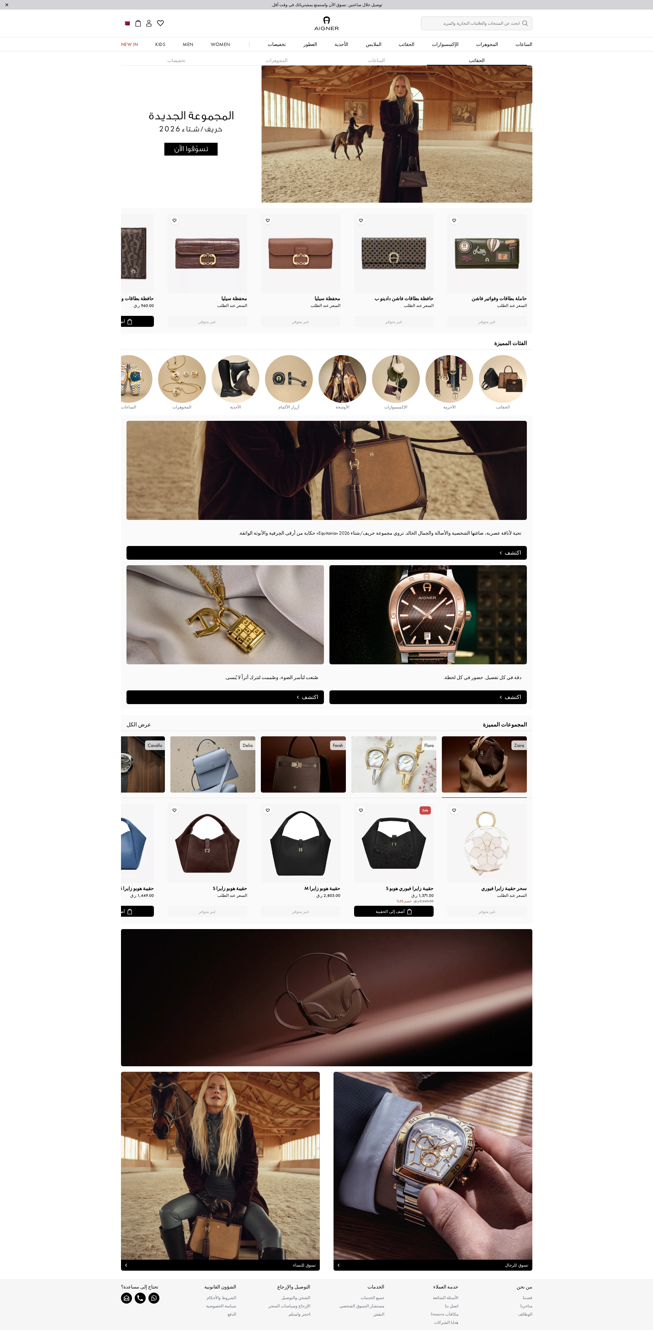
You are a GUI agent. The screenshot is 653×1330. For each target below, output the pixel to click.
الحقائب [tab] (477, 60)
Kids (160, 44)
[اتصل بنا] (140, 1298)
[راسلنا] (126, 1298)
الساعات (524, 44)
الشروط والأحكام (221, 1298)
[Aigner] (326, 23)
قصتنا (527, 1298)
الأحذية (341, 44)
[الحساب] (149, 23)
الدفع (232, 1314)
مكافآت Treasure (444, 1314)
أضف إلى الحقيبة (390, 911)
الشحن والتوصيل (295, 1298)
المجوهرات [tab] (277, 60)
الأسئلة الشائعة (445, 1298)
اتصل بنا (451, 1306)
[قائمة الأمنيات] (160, 23)
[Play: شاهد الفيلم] (326, 997)
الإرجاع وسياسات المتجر (289, 1306)
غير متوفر (487, 321)
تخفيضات (277, 44)
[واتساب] (153, 1298)
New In (129, 44)
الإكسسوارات (445, 44)
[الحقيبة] (138, 23)
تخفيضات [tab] (176, 60)
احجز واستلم (299, 1314)
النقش (378, 1314)
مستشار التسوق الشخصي (361, 1306)
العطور (310, 44)
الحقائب (406, 44)
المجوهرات (487, 44)
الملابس (374, 44)
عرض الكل (138, 724)
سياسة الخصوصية (221, 1306)
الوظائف (525, 1314)
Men (188, 44)
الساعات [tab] (376, 60)
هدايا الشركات (446, 1322)
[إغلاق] (7, 5)
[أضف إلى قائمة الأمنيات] (454, 220)
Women (220, 44)
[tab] (484, 767)
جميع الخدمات (372, 1298)
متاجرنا (526, 1306)
